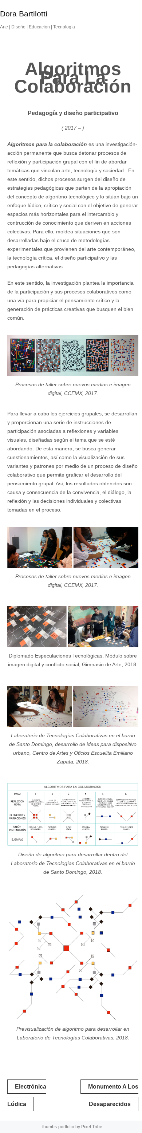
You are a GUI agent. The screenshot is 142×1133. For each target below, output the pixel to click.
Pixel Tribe (91, 1126)
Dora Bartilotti (23, 13)
